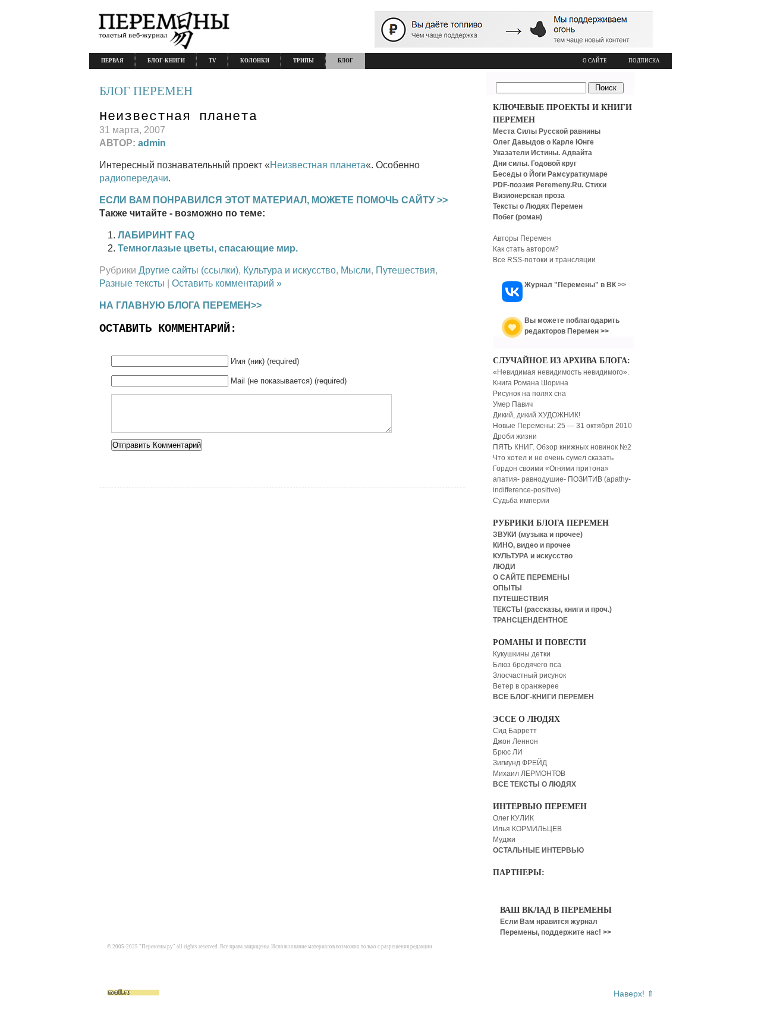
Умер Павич (513, 404)
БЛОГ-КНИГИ (166, 61)
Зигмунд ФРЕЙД (520, 763)
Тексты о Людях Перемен (538, 206)
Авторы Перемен (522, 238)
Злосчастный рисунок (529, 675)
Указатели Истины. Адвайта (542, 153)
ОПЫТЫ (507, 588)
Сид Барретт (515, 731)
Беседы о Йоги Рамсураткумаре (550, 174)
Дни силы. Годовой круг (535, 163)
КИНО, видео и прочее (532, 545)
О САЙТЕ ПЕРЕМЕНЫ (531, 577)
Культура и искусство (289, 270)
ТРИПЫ (303, 61)
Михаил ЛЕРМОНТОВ (529, 773)
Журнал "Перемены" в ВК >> (575, 285)
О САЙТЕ (595, 61)
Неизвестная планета (178, 116)
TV (212, 61)
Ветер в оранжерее (526, 686)
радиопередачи (133, 178)
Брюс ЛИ (508, 752)
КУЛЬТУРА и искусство (533, 556)
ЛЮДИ (504, 566)
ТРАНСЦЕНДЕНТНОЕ (530, 620)
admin (152, 143)
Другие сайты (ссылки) (188, 270)
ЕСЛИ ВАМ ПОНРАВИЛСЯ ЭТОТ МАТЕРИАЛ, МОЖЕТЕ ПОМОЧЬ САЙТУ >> (273, 200)
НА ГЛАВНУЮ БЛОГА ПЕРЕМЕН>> (180, 305)
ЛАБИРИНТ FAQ (156, 235)
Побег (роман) (517, 217)
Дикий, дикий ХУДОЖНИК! (536, 415)
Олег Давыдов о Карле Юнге (543, 142)
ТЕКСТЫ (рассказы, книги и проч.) (552, 609)
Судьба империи (521, 500)
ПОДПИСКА (644, 61)
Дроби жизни (515, 436)
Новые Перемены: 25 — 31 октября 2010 (562, 426)
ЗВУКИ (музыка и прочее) (538, 534)
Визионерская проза (529, 195)
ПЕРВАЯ (112, 61)
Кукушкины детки (522, 654)
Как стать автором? (526, 249)
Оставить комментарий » (227, 283)
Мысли (356, 270)
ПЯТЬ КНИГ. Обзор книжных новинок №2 (562, 447)
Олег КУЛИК (513, 818)
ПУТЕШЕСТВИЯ (521, 599)
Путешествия (405, 270)
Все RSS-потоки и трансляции (544, 260)
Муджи (504, 839)
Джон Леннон (515, 741)
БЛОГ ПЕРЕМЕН (146, 91)
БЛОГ (345, 61)
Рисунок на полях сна (529, 393)
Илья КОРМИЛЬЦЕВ (527, 829)
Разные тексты (132, 283)
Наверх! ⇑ (634, 993)
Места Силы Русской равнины (546, 131)
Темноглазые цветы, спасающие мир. (208, 248)
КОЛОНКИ (254, 61)
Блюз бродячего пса (527, 665)
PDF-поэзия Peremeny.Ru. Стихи (549, 185)
